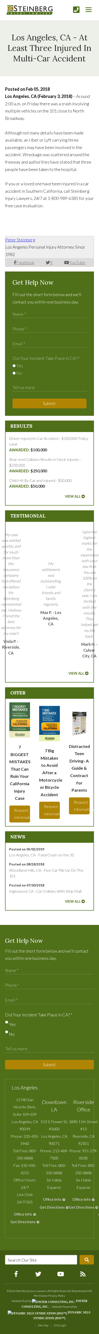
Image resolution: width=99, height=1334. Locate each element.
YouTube (77, 262)
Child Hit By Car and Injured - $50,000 (40, 483)
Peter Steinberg (20, 239)
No (19, 373)
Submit (49, 403)
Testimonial (27, 516)
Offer (18, 693)
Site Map (43, 1325)
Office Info (23, 1214)
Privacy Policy (56, 1295)
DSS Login (60, 1325)
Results (21, 426)
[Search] (87, 1260)
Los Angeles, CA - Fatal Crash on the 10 (41, 855)
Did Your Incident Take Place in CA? (46, 358)
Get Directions (22, 1222)
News (17, 837)
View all (73, 496)
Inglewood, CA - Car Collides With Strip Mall (45, 891)
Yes (19, 365)
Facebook (25, 262)
